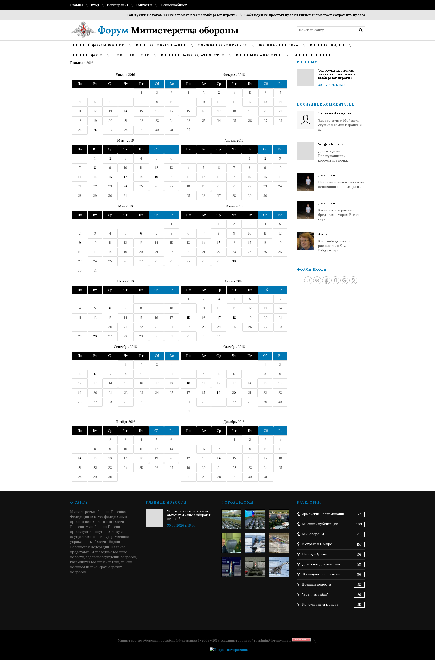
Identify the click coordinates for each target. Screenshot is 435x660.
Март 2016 (125, 140)
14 (125, 111)
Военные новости (316, 584)
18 (234, 318)
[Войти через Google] (344, 280)
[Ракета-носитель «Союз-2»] (231, 567)
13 (110, 318)
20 (234, 393)
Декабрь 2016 (234, 422)
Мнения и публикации (320, 524)
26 (95, 130)
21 (125, 121)
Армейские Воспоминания (323, 514)
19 (250, 111)
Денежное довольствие (321, 564)
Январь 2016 (125, 75)
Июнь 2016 (234, 206)
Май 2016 (125, 206)
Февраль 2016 (234, 75)
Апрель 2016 (234, 140)
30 (234, 261)
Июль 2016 (125, 281)
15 (95, 177)
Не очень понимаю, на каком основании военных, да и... (341, 181)
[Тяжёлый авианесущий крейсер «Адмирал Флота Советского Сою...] (255, 543)
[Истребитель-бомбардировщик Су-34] (279, 567)
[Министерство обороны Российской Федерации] (231, 519)
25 (234, 327)
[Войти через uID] (308, 280)
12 (156, 168)
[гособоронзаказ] (279, 519)
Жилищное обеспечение (321, 574)
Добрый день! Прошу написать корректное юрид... (333, 152)
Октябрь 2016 (234, 347)
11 (234, 102)
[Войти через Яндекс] (335, 280)
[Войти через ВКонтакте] (317, 280)
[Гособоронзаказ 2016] (231, 543)
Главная (76, 5)
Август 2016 (234, 281)
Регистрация (117, 5)
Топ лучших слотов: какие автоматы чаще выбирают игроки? (173, 15)
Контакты (144, 5)
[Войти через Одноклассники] (353, 280)
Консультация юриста (320, 604)
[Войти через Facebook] (326, 280)
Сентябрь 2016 (125, 347)
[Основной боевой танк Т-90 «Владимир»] (255, 567)
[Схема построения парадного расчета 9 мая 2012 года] (279, 543)
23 (204, 121)
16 (110, 177)
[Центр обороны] (255, 519)
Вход (95, 5)
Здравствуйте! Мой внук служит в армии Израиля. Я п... (340, 121)
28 (110, 402)
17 (125, 177)
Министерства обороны (168, 30)
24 (172, 121)
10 (188, 383)
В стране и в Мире (317, 544)
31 (219, 336)
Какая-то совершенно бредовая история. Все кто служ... (339, 211)
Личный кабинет (173, 5)
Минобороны (313, 534)
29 (188, 130)
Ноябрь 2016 (125, 422)
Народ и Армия (314, 554)
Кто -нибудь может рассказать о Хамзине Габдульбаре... (335, 242)
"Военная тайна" (315, 594)
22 (171, 252)
